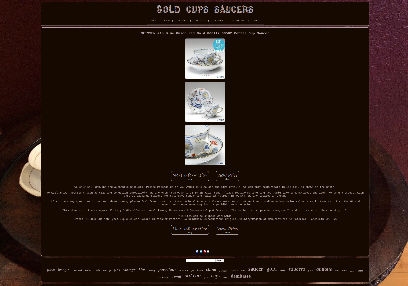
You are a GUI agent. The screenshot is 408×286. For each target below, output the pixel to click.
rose (282, 270)
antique (324, 269)
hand (200, 270)
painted (77, 270)
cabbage (164, 277)
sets (98, 270)
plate (310, 270)
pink (117, 270)
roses (225, 277)
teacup (107, 270)
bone (344, 270)
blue (142, 270)
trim (337, 270)
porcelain (167, 269)
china (211, 269)
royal (176, 276)
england (234, 270)
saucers (297, 269)
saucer (255, 269)
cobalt (88, 270)
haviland (183, 270)
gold (271, 269)
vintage (129, 270)
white (360, 271)
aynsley (152, 270)
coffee (192, 276)
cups (215, 276)
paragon (223, 271)
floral (51, 270)
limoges (63, 270)
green (352, 271)
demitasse (241, 276)
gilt (192, 270)
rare (243, 270)
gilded (206, 278)
